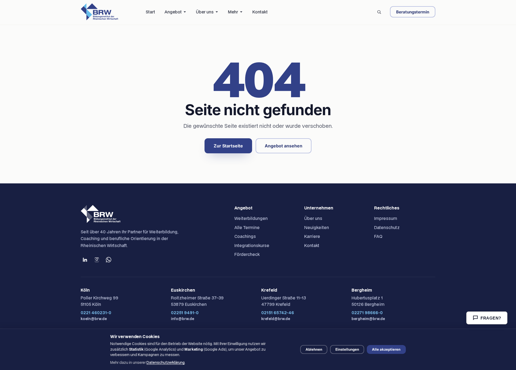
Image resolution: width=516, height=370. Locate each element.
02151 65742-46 (277, 312)
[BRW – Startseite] (99, 11)
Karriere (312, 236)
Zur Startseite (228, 145)
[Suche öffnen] (379, 12)
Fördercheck (247, 254)
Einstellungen (347, 349)
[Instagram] (96, 259)
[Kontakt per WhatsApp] (108, 259)
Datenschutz (387, 227)
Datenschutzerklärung (165, 362)
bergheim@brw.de (368, 318)
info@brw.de (182, 318)
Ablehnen (314, 349)
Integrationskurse (251, 245)
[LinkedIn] (85, 259)
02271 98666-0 (367, 312)
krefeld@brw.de (275, 318)
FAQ (378, 236)
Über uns (313, 218)
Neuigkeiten (316, 227)
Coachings (245, 236)
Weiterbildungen (251, 218)
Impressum (385, 218)
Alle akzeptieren (386, 349)
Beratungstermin (412, 11)
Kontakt (311, 245)
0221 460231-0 (96, 312)
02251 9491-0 (185, 312)
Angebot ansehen (283, 145)
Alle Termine (247, 227)
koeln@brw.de (94, 318)
